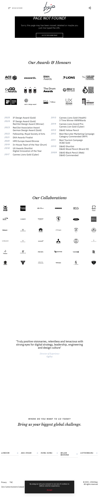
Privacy (4, 482)
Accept (49, 490)
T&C (11, 482)
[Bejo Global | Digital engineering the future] (49, 7)
